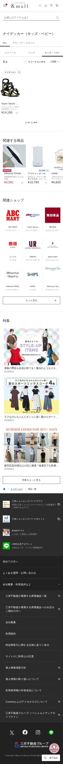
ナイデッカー (16, 489)
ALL (5, 43)
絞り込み (54, 757)
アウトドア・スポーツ (24, 43)
